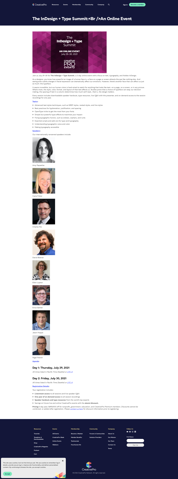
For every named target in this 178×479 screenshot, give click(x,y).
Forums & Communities (97, 433)
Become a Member (77, 433)
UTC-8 (69, 372)
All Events (55, 433)
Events (65, 4)
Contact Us (112, 445)
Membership (76, 4)
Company (101, 4)
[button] (63, 461)
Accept (7, 474)
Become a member (137, 4)
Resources (55, 4)
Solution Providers (95, 437)
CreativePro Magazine (41, 446)
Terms (110, 448)
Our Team (111, 441)
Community (89, 4)
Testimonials (75, 441)
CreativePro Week (58, 437)
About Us (111, 433)
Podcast (36, 450)
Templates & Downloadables (39, 438)
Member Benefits (76, 437)
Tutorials (37, 433)
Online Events (56, 441)
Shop (35, 443)
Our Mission (112, 437)
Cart (35, 454)
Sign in (125, 5)
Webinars (55, 445)
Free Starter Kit (76, 445)
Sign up (135, 445)
